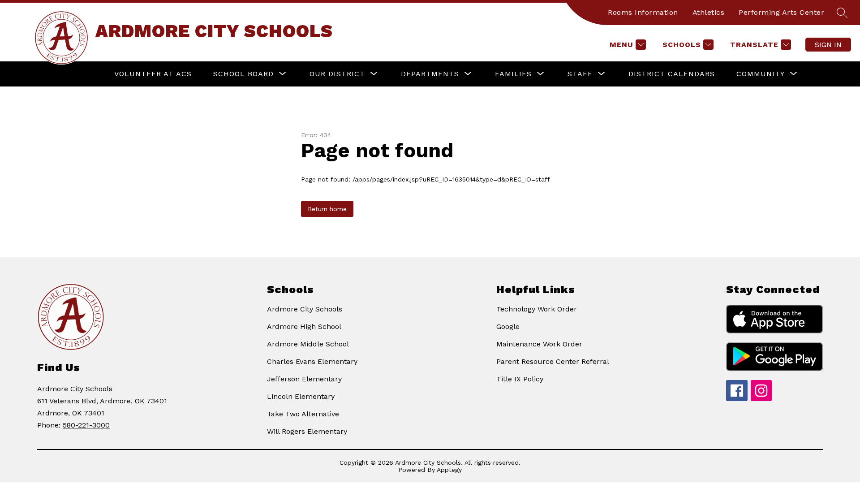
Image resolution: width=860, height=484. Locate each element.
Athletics (708, 12)
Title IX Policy (519, 379)
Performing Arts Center (781, 12)
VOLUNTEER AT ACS (153, 73)
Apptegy (449, 469)
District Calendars (671, 73)
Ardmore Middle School (308, 344)
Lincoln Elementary (301, 396)
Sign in (828, 44)
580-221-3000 (86, 425)
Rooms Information (643, 12)
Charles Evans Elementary (312, 361)
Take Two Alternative (303, 414)
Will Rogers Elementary (307, 431)
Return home (327, 208)
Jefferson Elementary (304, 379)
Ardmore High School (304, 326)
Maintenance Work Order (539, 344)
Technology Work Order (536, 309)
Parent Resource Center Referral (552, 361)
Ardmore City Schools (304, 309)
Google (508, 326)
